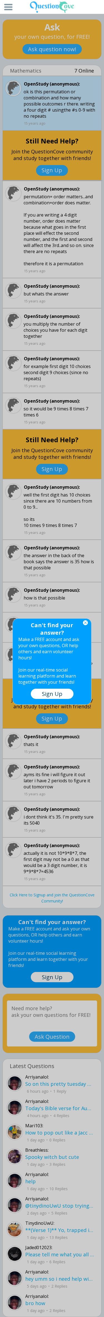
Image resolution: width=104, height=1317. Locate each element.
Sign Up (52, 694)
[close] (85, 623)
